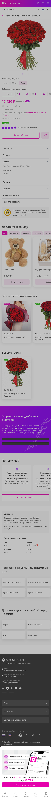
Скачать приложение (25, 785)
